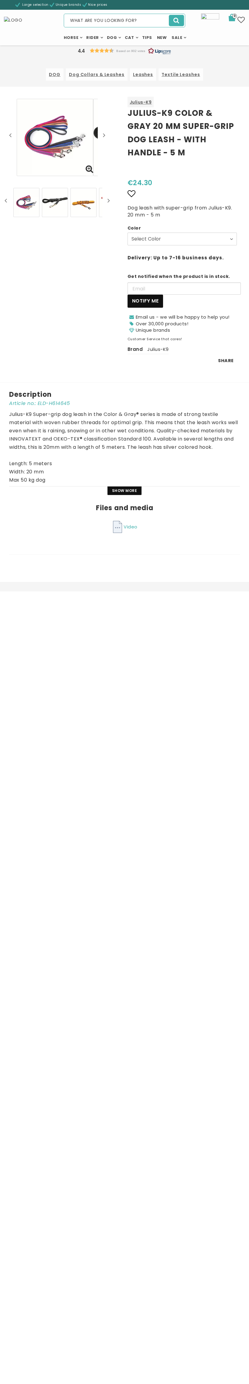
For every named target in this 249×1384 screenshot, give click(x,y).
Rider (92, 37)
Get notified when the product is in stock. (179, 276)
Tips (147, 37)
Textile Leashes (181, 74)
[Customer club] (210, 22)
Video (131, 527)
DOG (54, 74)
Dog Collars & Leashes (96, 74)
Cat (129, 37)
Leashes (143, 74)
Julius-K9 (141, 102)
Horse (71, 37)
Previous (10, 135)
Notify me (145, 300)
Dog (112, 37)
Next (104, 135)
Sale (177, 37)
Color (134, 228)
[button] (236, 18)
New (162, 37)
